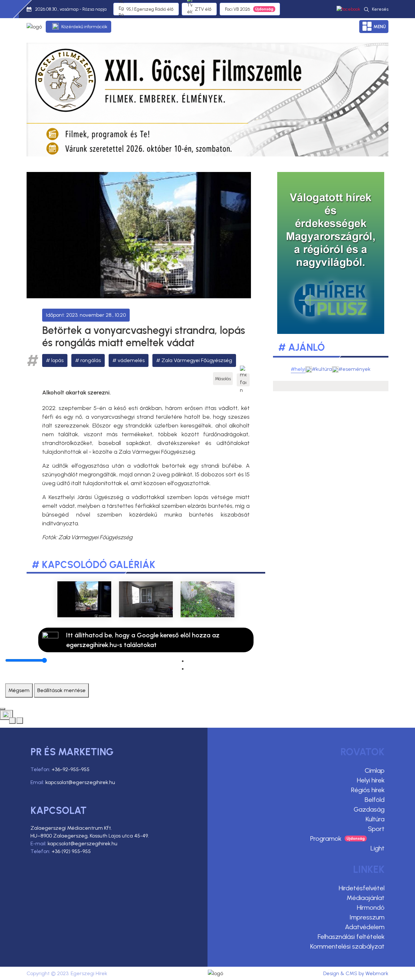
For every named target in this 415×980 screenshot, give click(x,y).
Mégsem (19, 690)
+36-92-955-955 (70, 769)
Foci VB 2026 (237, 9)
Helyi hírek (371, 780)
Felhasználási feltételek (351, 936)
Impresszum (367, 917)
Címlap (375, 770)
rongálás (90, 360)
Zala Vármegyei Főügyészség (196, 360)
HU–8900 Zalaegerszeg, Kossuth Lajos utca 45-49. (89, 836)
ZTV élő (203, 9)
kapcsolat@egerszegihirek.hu (80, 782)
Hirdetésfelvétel (362, 888)
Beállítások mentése (61, 690)
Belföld (375, 799)
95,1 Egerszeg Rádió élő (149, 9)
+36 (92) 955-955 (71, 851)
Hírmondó (371, 907)
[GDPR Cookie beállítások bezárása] (2, 709)
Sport (376, 829)
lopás (57, 360)
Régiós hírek (368, 790)
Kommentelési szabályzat (347, 946)
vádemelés (131, 360)
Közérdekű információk (84, 26)
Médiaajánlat (366, 898)
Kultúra (375, 819)
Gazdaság (369, 809)
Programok (325, 838)
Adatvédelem (365, 927)
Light (378, 848)
